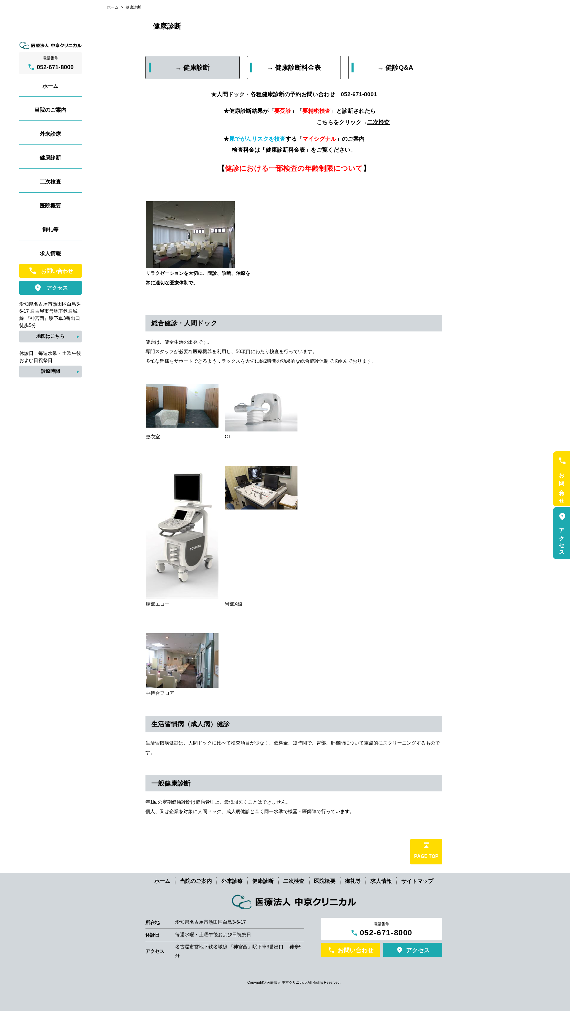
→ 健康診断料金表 (294, 67)
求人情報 (381, 881)
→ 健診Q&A (395, 67)
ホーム (112, 7)
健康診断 (263, 881)
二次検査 (378, 122)
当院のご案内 (196, 881)
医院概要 (324, 881)
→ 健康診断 (192, 67)
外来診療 (232, 881)
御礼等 (353, 881)
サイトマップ (417, 881)
